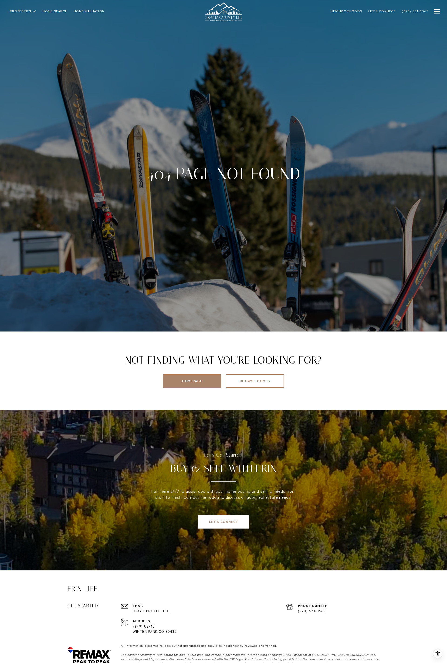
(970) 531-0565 (311, 611)
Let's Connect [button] (223, 522)
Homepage (192, 381)
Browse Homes (255, 381)
